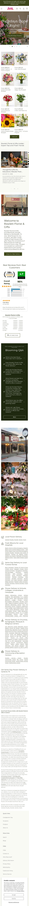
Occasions (5, 821)
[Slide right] (17, 188)
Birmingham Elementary (12, 601)
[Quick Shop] (17, 8)
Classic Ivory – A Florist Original (21, 132)
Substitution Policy (8, 870)
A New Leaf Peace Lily (21, 110)
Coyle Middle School (18, 608)
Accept (14, 895)
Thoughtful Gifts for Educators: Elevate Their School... (12, 171)
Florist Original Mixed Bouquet (7, 132)
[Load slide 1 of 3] (12, 46)
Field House (24, 614)
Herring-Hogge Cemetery (13, 572)
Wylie (24, 539)
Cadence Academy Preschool (16, 603)
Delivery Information (8, 860)
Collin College (8, 608)
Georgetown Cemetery (22, 570)
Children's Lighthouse (22, 606)
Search (5, 837)
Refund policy (6, 867)
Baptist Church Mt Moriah (12, 628)
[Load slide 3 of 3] (17, 46)
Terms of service (7, 874)
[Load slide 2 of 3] (14, 46)
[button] (20, 8)
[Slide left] (11, 188)
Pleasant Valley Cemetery (21, 581)
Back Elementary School (21, 598)
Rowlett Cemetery (10, 583)
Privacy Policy (20, 891)
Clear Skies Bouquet (20, 69)
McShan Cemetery (17, 577)
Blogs (4, 840)
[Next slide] (19, 46)
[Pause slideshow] (27, 46)
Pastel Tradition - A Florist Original (6, 69)
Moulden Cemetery (17, 578)
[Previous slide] (9, 46)
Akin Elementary (15, 596)
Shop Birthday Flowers (15, 35)
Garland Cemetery (10, 570)
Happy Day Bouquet (20, 90)
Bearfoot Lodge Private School (16, 600)
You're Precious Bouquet (5, 111)
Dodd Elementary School (12, 612)
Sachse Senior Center (14, 663)
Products (5, 824)
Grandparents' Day (8, 817)
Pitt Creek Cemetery (17, 580)
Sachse (21, 539)
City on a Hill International (13, 641)
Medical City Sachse (10, 556)
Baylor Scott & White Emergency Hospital (16, 548)
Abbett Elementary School (13, 595)
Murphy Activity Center (13, 658)
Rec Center (20, 659)
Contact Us (6, 853)
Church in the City (15, 636)
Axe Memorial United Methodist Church (16, 626)
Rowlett (16, 539)
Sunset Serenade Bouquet (5, 90)
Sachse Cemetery (19, 583)
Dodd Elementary (23, 611)
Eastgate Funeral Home (21, 569)
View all (14, 136)
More (14, 417)
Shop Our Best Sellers (13, 254)
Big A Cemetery (9, 567)
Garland (7, 539)
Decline (14, 898)
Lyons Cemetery (16, 575)
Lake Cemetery (17, 574)
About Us (5, 827)
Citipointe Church (23, 639)
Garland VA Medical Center (19, 554)
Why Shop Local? (7, 857)
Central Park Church (22, 631)
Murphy (12, 539)
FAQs (4, 850)
